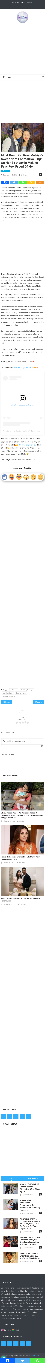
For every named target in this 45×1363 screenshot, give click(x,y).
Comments (33, 1178)
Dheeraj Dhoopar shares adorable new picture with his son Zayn (8, 702)
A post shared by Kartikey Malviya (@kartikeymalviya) (23, 431)
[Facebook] (5, 182)
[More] (40, 182)
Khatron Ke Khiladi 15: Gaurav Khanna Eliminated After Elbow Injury (30, 1188)
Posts (11, 1178)
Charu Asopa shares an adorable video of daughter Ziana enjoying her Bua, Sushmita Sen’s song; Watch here (22, 815)
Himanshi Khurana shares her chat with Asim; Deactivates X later (20, 858)
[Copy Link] (31, 182)
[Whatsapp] (22, 182)
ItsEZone (24, 175)
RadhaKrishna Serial (10, 696)
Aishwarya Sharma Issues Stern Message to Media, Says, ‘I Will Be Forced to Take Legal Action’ (30, 1224)
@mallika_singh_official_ (22, 367)
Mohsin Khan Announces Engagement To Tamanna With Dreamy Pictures (30, 1205)
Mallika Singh (7, 693)
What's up (5, 171)
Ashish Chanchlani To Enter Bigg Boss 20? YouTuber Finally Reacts (31, 1255)
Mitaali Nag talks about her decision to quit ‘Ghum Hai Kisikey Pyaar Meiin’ (39, 702)
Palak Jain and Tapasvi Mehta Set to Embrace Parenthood (20, 899)
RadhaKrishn (21, 693)
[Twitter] (14, 182)
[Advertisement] (22, 48)
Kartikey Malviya (27, 690)
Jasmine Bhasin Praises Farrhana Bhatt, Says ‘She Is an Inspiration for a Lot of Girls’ (31, 1241)
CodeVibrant (34, 1356)
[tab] (12, 1178)
